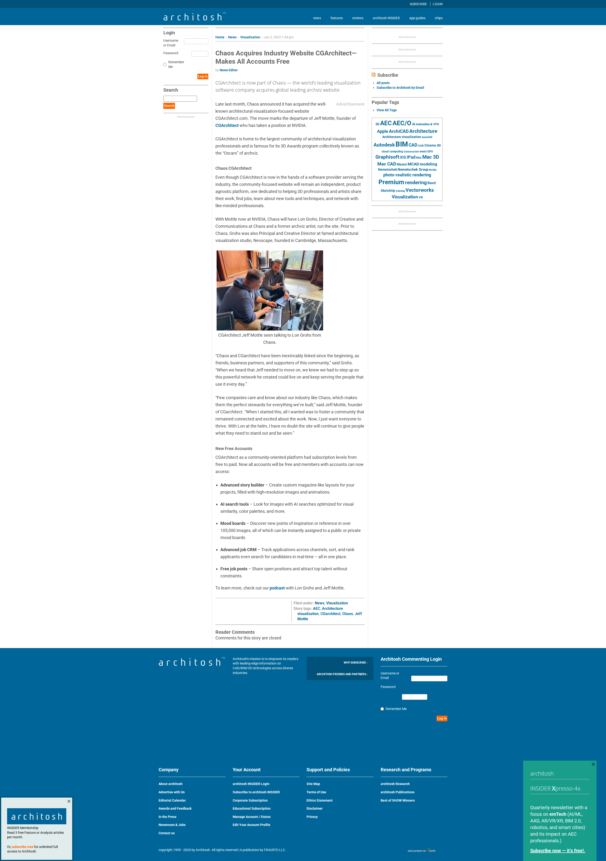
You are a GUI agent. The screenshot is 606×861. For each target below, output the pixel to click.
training (400, 190)
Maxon (402, 164)
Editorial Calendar (172, 800)
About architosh (171, 784)
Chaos (347, 613)
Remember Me (176, 64)
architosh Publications (397, 792)
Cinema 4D (432, 145)
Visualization (250, 37)
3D (377, 124)
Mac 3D (430, 157)
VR (421, 197)
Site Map (313, 784)
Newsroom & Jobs (172, 825)
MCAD (413, 164)
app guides (417, 18)
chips (439, 18)
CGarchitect (330, 613)
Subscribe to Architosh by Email (400, 87)
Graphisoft (387, 157)
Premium (391, 182)
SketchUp (388, 190)
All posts (383, 83)
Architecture (423, 131)
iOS (403, 157)
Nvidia (433, 169)
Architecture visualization (401, 137)
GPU (430, 151)
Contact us (167, 833)
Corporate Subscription (250, 800)
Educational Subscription (252, 808)
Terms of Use (316, 792)
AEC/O (401, 123)
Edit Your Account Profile (251, 825)
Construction (411, 151)
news (317, 18)
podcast (277, 587)
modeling (428, 164)
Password (170, 53)
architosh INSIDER (386, 18)
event (423, 151)
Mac (419, 157)
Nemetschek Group (413, 169)
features (336, 18)
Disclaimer (315, 808)
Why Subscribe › (356, 662)
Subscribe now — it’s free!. (557, 850)
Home (219, 37)
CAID (421, 145)
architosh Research (395, 784)
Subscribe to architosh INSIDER (256, 792)
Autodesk (384, 145)
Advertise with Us (172, 792)
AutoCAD (427, 137)
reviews (357, 18)
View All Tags (387, 110)
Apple (382, 131)
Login (438, 4)
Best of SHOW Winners (398, 800)
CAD (413, 145)
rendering (416, 182)
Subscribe (419, 4)
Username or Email (170, 43)
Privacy (312, 817)
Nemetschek (387, 169)
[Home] (194, 19)
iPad (411, 157)
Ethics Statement (320, 800)
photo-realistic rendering (407, 175)
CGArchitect (227, 125)
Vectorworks (419, 190)
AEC (316, 608)
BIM (402, 144)
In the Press (167, 817)
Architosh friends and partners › (342, 674)
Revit (432, 183)
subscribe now (22, 847)
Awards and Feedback (175, 808)
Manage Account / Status (252, 817)
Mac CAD (386, 164)
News (232, 37)
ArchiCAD (399, 131)
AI (413, 124)
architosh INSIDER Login (251, 784)
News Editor (229, 70)
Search (169, 105)
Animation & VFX (427, 124)
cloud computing (392, 151)
